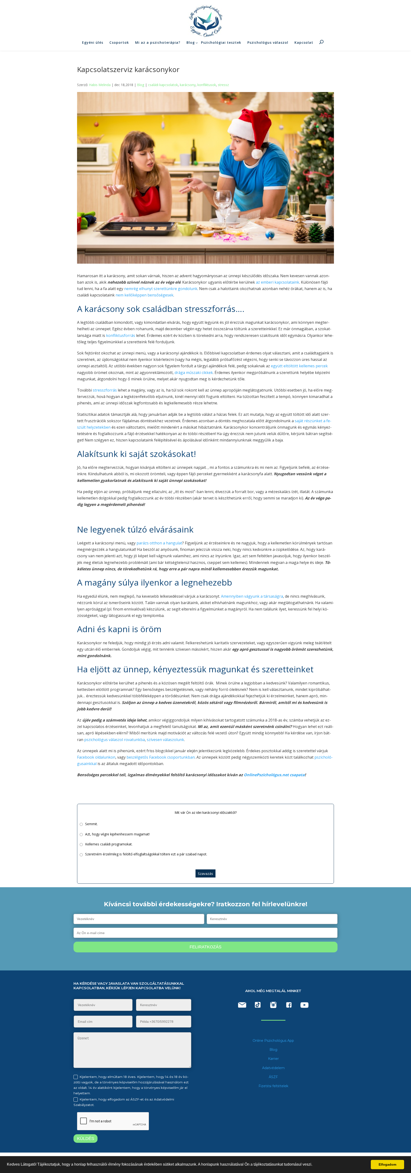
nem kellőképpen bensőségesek (144, 295)
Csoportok (119, 42)
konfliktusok (206, 84)
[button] (314, 1165)
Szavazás (205, 873)
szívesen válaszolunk (165, 739)
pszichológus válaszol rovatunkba (114, 739)
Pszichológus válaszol (267, 42)
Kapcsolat (303, 42)
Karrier (273, 1059)
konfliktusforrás (120, 335)
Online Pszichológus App (273, 1040)
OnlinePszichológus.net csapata (274, 774)
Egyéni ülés (92, 42)
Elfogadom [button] (387, 1164)
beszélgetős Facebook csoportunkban (161, 757)
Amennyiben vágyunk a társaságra (252, 596)
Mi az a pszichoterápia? (157, 42)
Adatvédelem (273, 1068)
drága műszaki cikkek (194, 372)
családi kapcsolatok (163, 84)
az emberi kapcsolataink (277, 282)
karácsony (188, 84)
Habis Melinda (100, 84)
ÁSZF (273, 1077)
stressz (223, 84)
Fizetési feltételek (273, 1086)
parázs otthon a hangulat (159, 543)
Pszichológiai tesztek (221, 42)
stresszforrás (105, 390)
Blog (190, 42)
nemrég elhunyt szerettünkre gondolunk (160, 288)
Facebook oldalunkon (96, 757)
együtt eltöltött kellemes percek (299, 365)
